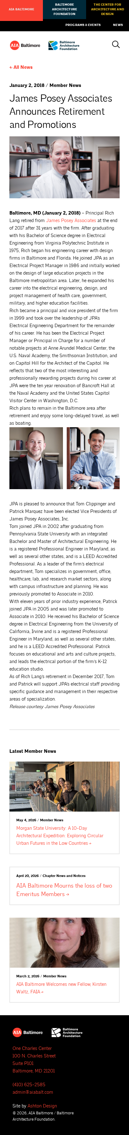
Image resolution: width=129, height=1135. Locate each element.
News (118, 25)
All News (23, 67)
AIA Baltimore (21, 9)
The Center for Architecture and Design (107, 9)
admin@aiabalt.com (33, 1092)
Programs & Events (83, 25)
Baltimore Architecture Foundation (64, 9)
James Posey (71, 221)
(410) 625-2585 (29, 1085)
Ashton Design (42, 1106)
